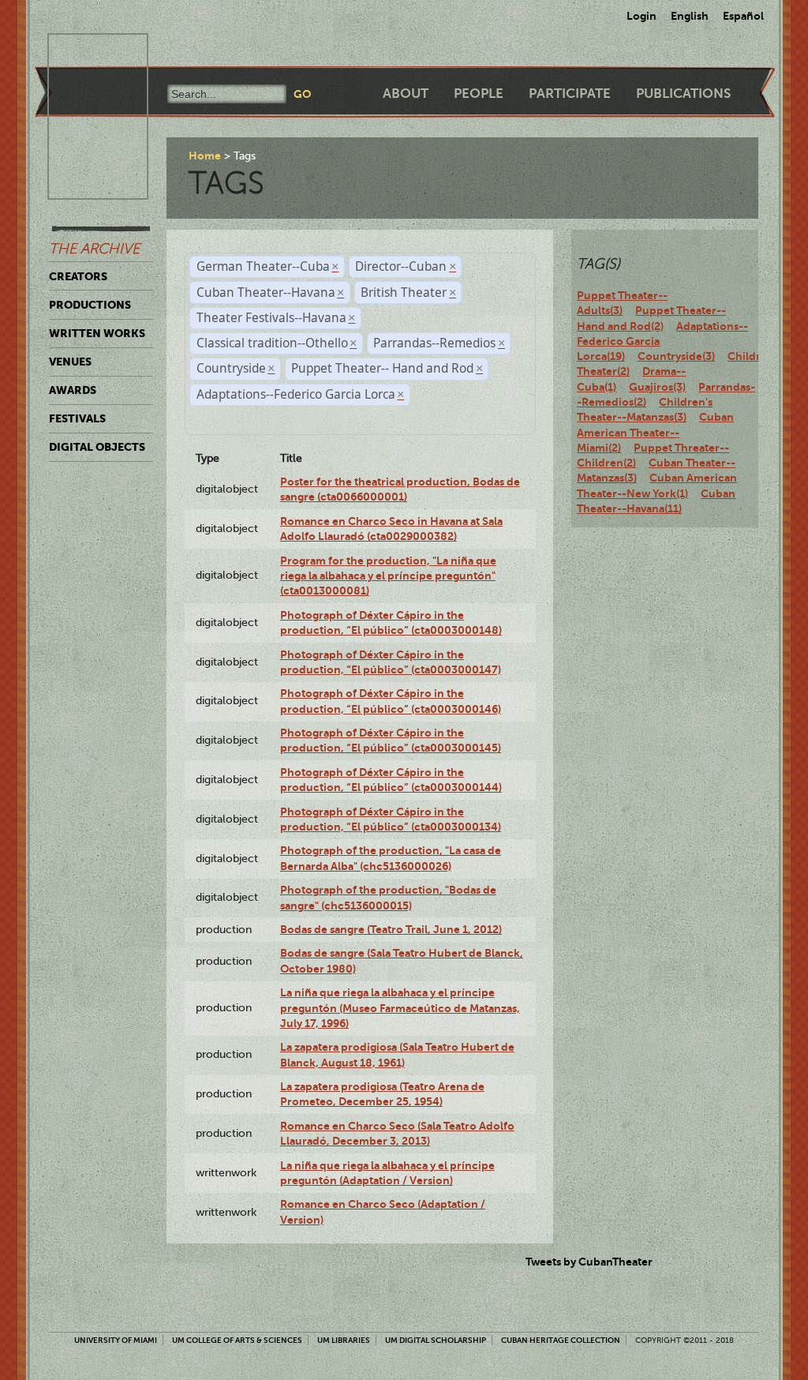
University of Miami (115, 1340)
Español (743, 15)
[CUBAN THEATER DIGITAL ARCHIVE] (83, 52)
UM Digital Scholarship (435, 1340)
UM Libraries (343, 1340)
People (478, 93)
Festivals (77, 418)
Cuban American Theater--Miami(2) (655, 432)
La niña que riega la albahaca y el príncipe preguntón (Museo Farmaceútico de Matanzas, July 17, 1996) (400, 1007)
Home (205, 155)
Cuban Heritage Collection (560, 1340)
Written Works (97, 333)
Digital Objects (97, 447)
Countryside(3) (676, 356)
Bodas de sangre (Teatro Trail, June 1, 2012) (391, 929)
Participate (570, 93)
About (405, 93)
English (690, 15)
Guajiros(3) (657, 387)
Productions (90, 304)
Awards (72, 390)
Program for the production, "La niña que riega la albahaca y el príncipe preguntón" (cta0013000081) (388, 576)
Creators (78, 276)
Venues (70, 361)
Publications (683, 93)
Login (641, 15)
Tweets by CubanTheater (589, 1261)
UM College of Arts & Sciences (237, 1340)
